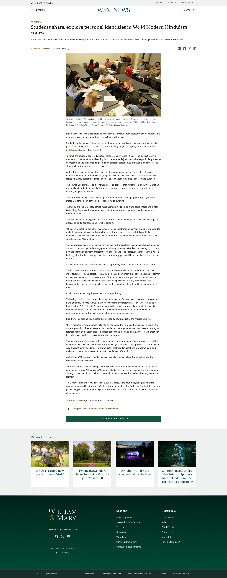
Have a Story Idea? (188, 3)
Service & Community (126, 542)
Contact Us (158, 3)
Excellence (121, 527)
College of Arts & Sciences (84, 408)
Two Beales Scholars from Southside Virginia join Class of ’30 (92, 474)
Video (164, 522)
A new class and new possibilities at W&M (50, 472)
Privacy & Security (181, 574)
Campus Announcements (128, 547)
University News (124, 517)
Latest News (168, 517)
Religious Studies (77, 150)
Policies (162, 574)
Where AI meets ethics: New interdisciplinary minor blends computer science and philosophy (177, 476)
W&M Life (121, 537)
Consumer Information (111, 574)
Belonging (36, 22)
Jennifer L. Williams (41, 49)
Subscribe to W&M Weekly (113, 419)
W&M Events (168, 527)
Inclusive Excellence (108, 408)
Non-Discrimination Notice (139, 574)
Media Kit (172, 3)
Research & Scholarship (128, 522)
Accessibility (88, 574)
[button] (189, 10)
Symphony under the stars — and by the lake (135, 472)
